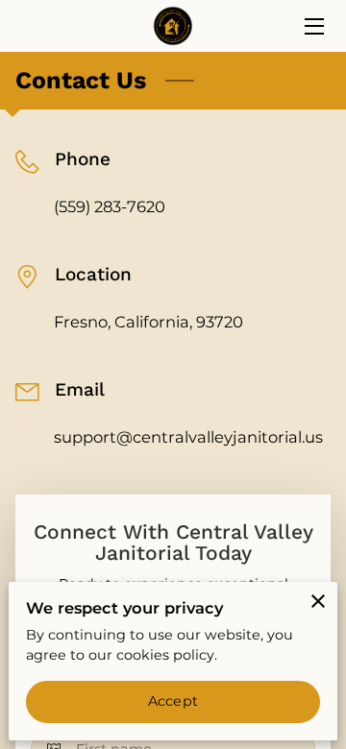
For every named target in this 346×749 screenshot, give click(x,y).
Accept (173, 701)
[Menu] (313, 26)
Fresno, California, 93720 (148, 321)
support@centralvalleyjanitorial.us (188, 437)
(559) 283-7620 (109, 206)
